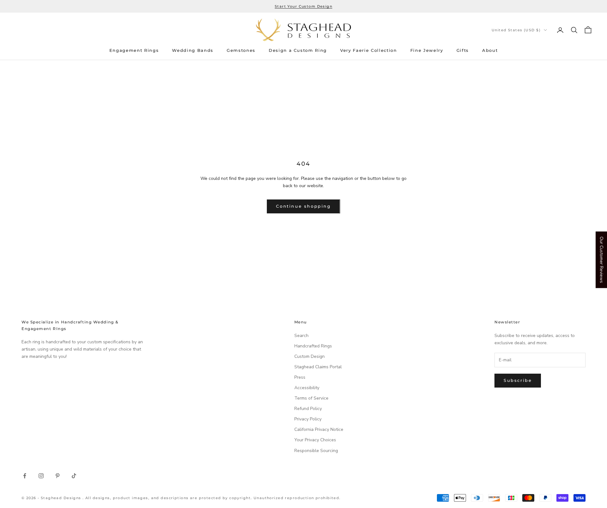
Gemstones (241, 50)
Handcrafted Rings (313, 346)
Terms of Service (311, 398)
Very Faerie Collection (368, 50)
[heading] (303, 30)
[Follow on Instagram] (41, 476)
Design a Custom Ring (298, 50)
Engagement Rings (134, 50)
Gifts (463, 50)
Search (301, 336)
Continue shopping (303, 206)
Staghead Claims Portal (318, 367)
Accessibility (306, 388)
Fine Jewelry (426, 50)
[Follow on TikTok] (74, 476)
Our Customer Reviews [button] (601, 259)
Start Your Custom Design (303, 6)
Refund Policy (308, 409)
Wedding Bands (192, 50)
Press (299, 377)
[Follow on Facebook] (24, 476)
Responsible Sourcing (316, 451)
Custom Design (309, 356)
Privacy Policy (308, 419)
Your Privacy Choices (315, 440)
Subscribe (518, 380)
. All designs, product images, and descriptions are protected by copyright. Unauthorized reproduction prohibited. (212, 498)
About (490, 50)
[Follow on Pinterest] (57, 476)
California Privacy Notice (318, 429)
